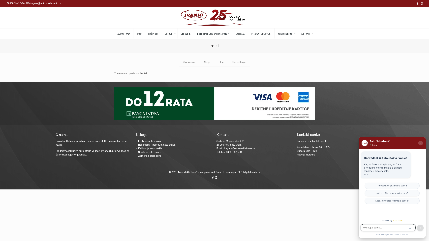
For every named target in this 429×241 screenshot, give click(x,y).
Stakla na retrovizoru (149, 152)
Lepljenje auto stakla (149, 141)
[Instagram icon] (421, 3)
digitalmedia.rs (252, 172)
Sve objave (189, 62)
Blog (221, 62)
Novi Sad (229, 144)
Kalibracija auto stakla (150, 148)
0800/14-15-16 (16, 3)
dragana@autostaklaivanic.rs (45, 3)
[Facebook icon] (417, 3)
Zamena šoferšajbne (149, 155)
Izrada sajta (229, 172)
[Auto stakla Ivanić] (214, 17)
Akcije (207, 62)
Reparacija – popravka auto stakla (156, 144)
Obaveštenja (239, 62)
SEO (240, 172)
